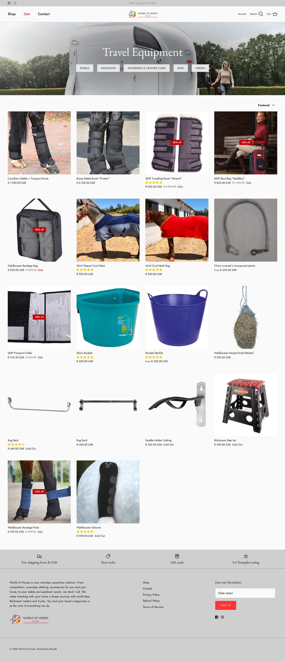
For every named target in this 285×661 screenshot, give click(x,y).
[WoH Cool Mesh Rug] (176, 230)
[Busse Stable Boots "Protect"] (108, 142)
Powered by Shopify (47, 649)
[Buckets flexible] (176, 317)
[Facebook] (9, 3)
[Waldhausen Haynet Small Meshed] (245, 317)
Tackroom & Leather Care (147, 68)
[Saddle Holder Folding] (176, 404)
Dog (181, 68)
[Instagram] (14, 3)
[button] (154, 182)
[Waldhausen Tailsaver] (108, 491)
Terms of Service (153, 607)
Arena (200, 68)
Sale (27, 13)
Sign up (225, 605)
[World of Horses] (143, 14)
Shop (12, 13)
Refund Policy (151, 601)
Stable (84, 68)
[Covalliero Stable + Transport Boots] (39, 142)
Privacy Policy (151, 595)
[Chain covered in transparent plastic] (245, 230)
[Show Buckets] (108, 317)
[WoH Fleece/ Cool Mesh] (108, 230)
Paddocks (108, 68)
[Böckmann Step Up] (245, 404)
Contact (44, 13)
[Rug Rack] (39, 404)
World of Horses (27, 649)
